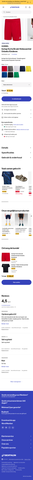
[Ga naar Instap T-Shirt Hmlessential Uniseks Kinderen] (6, 268)
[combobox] (16, 84)
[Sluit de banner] (30, 2)
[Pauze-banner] (28, 2)
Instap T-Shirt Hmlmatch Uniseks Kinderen (7, 188)
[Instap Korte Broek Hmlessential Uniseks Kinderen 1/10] (13, 29)
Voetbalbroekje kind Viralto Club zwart (21, 229)
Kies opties (16, 282)
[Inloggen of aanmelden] (26, 7)
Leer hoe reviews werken (8, 307)
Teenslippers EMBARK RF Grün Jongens (20, 188)
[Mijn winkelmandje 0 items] (29, 7)
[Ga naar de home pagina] (14, 7)
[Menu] (3, 7)
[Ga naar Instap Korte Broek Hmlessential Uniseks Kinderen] (6, 257)
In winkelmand (16, 99)
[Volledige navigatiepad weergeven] (2, 16)
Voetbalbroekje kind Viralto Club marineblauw (8, 230)
